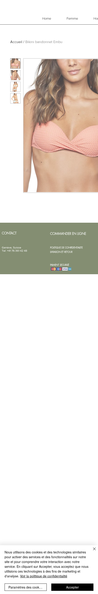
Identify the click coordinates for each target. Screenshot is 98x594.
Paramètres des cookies (25, 587)
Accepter (72, 587)
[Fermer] (91, 551)
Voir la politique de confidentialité (43, 576)
